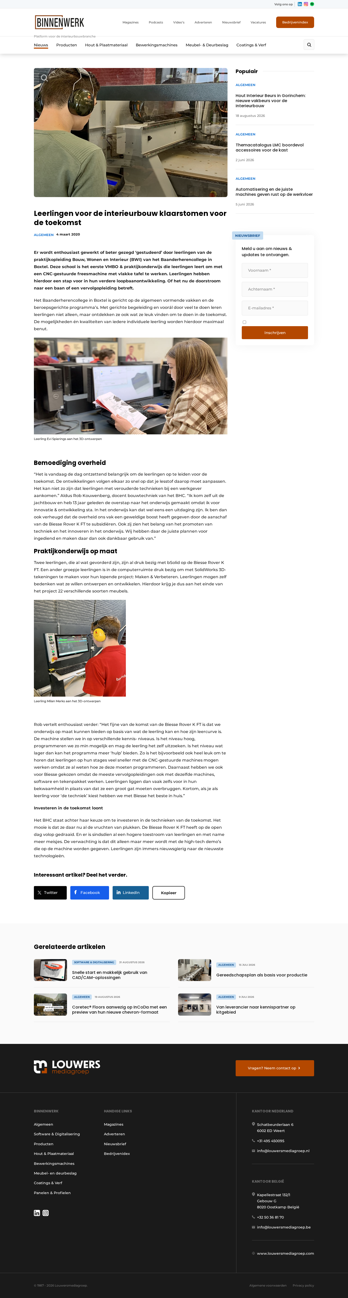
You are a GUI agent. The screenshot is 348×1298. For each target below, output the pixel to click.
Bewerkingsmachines (157, 45)
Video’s (178, 22)
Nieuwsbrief (231, 22)
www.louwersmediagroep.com (285, 1253)
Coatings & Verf (251, 45)
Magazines (131, 22)
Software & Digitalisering (57, 1134)
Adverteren (203, 22)
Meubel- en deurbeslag (55, 1173)
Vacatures (258, 22)
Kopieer (168, 892)
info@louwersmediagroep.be (284, 1227)
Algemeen (44, 235)
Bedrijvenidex (117, 1153)
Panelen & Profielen (52, 1193)
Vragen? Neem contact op (272, 1068)
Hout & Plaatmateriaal (106, 45)
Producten (66, 45)
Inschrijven (275, 332)
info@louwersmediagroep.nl (283, 1151)
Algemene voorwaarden (268, 1285)
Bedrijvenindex (295, 22)
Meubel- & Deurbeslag (207, 45)
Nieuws (41, 45)
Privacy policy (303, 1285)
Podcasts (156, 22)
